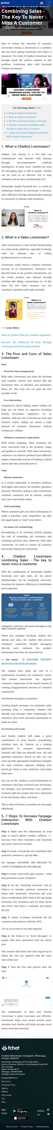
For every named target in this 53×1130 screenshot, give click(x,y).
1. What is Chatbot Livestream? (21, 113)
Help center (6, 1095)
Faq (3, 1098)
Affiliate (4, 1092)
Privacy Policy (26, 1126)
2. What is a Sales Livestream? (21, 117)
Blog (3, 1102)
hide (37, 107)
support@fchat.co (11, 1078)
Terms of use (12, 1126)
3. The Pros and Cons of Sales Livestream (26, 121)
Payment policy (42, 1126)
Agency (4, 1088)
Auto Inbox (6, 1081)
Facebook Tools (8, 1085)
